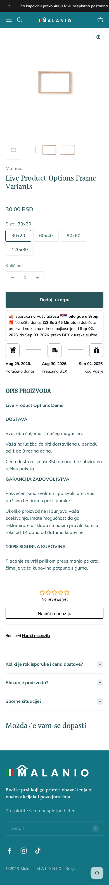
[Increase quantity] (37, 277)
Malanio (14, 168)
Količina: (14, 265)
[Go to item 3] (49, 150)
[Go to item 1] (13, 150)
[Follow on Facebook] (9, 850)
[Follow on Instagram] (23, 850)
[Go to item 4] (67, 150)
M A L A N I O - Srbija (56, 868)
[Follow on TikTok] (38, 850)
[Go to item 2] (31, 150)
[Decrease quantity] (13, 277)
